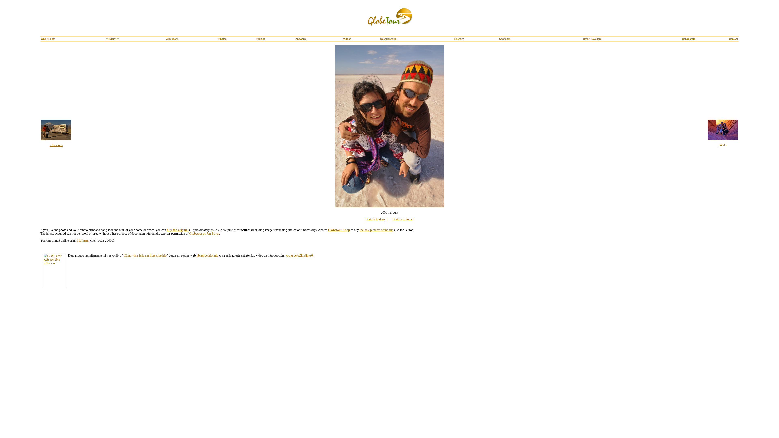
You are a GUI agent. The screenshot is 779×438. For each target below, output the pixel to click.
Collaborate (688, 39)
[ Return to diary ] (376, 219)
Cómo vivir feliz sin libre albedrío (145, 255)
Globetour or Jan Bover (204, 233)
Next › (723, 145)
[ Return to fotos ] (403, 219)
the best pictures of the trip (376, 230)
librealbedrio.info (207, 255)
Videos (347, 39)
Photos (222, 39)
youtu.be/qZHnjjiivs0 (299, 255)
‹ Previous (56, 145)
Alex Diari (172, 39)
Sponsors (504, 39)
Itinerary (459, 39)
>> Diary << (112, 39)
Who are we (48, 39)
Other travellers (592, 39)
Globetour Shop (339, 230)
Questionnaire (388, 39)
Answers (300, 39)
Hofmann (83, 240)
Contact (733, 39)
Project (260, 39)
